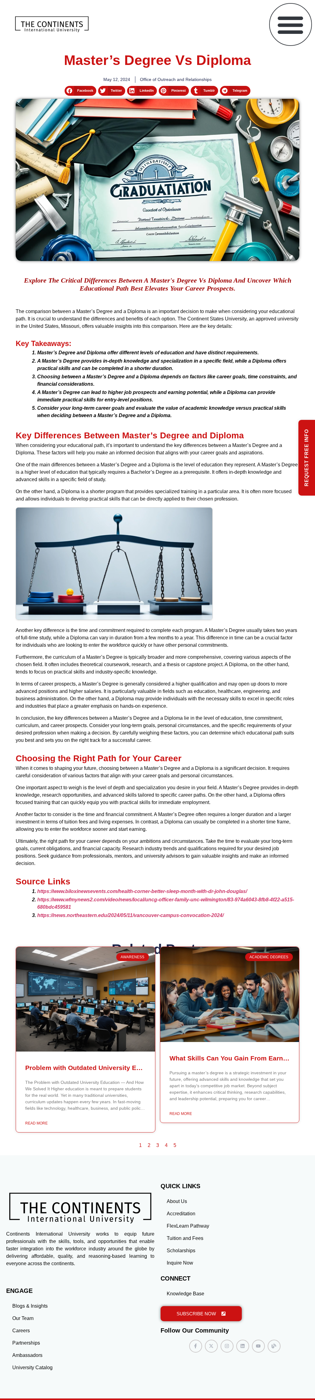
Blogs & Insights (30, 1306)
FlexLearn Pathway (188, 1226)
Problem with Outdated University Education (94, 1067)
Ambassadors (27, 1355)
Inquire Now (180, 1262)
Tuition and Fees (185, 1238)
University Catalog (32, 1367)
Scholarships (181, 1250)
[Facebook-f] (195, 1346)
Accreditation (181, 1213)
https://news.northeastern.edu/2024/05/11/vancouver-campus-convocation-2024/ (130, 915)
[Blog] (274, 1346)
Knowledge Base (185, 1293)
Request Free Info (306, 457)
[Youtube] (258, 1346)
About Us (177, 1201)
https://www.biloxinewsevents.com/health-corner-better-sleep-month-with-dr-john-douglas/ (142, 891)
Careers (21, 1330)
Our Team (23, 1318)
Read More (36, 1123)
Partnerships (26, 1343)
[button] (290, 24)
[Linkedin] (242, 1346)
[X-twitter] (211, 1346)
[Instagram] (227, 1346)
